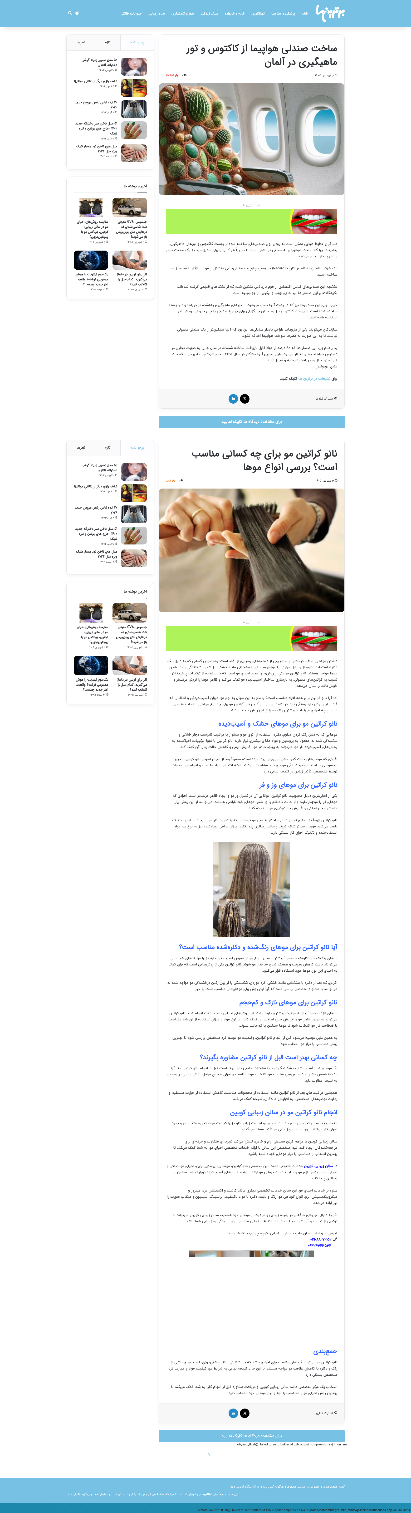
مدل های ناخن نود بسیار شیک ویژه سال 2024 (96, 149)
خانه (305, 13)
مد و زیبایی (156, 13)
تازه (108, 42)
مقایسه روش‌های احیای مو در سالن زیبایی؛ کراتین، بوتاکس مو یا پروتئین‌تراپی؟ (92, 229)
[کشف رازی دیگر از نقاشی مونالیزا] (134, 88)
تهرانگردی (258, 13)
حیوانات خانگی (131, 13)
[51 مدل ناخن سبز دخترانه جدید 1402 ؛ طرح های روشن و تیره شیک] (134, 130)
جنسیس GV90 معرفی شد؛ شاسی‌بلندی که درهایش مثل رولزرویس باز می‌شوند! (131, 229)
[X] (245, 399)
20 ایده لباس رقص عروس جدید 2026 (96, 105)
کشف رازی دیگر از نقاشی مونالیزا (95, 81)
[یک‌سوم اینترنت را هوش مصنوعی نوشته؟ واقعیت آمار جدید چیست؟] (91, 260)
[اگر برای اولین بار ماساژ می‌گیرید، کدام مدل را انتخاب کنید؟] (130, 260)
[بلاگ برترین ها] (330, 14)
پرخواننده (137, 42)
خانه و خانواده (235, 13)
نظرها (81, 42)
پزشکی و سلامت (283, 13)
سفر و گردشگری (183, 13)
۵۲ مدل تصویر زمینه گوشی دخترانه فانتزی (99, 62)
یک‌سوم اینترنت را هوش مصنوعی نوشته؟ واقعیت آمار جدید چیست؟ (92, 279)
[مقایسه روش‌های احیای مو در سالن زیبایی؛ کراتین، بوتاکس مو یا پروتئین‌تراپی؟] (91, 207)
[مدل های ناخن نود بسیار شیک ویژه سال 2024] (134, 153)
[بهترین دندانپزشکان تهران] (251, 221)
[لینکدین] (233, 399)
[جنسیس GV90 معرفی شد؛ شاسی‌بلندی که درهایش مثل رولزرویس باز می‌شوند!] (130, 207)
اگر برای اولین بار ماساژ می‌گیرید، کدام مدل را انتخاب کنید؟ (132, 279)
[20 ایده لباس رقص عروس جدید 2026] (134, 109)
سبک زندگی (209, 13)
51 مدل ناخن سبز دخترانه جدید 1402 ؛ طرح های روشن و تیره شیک (96, 128)
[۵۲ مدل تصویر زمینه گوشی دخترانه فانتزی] (134, 67)
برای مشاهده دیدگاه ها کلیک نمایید (251, 422)
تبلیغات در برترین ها (314, 378)
